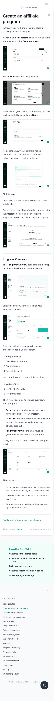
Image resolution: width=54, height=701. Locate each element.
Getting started (9, 604)
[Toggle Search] (48, 590)
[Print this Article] (49, 15)
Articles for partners (11, 674)
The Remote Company (17, 682)
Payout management (11, 630)
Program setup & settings (14, 608)
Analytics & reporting (11, 647)
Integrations (8, 665)
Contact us (19, 529)
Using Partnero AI (10, 626)
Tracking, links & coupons (14, 617)
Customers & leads (11, 639)
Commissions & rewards (13, 612)
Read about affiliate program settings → (22, 520)
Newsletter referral (11, 661)
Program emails (9, 652)
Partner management (11, 634)
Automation (7, 643)
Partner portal (8, 621)
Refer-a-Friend (9, 656)
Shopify (6, 669)
